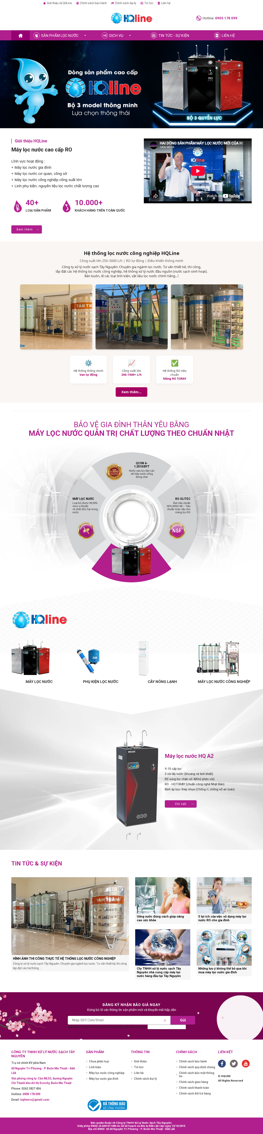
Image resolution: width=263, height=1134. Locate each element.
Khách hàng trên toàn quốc (100, 210)
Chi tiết (180, 804)
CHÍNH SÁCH (186, 1052)
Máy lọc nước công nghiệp (106, 1073)
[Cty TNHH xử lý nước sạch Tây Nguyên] (20, 35)
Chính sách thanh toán (194, 1087)
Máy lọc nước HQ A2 (189, 756)
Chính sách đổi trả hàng (195, 1093)
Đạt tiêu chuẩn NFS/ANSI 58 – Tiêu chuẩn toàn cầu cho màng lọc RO (178, 505)
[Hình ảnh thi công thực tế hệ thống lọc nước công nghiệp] (70, 916)
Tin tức (148, 3)
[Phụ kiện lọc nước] (100, 658)
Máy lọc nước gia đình (103, 1078)
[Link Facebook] (222, 1064)
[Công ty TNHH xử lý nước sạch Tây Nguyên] (132, 18)
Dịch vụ (116, 35)
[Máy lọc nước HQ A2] (138, 779)
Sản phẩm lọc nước (59, 35)
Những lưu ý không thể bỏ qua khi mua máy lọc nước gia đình (222, 970)
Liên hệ (165, 3)
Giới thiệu (140, 1061)
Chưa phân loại (99, 1061)
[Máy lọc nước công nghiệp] (224, 658)
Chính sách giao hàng (193, 1082)
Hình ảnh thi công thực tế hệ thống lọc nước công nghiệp (64, 959)
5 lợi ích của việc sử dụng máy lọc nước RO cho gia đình (222, 918)
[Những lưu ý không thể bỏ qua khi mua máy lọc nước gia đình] (224, 947)
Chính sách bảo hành (93, 3)
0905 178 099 (226, 18)
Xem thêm (24, 229)
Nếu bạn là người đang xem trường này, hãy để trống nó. (108, 1027)
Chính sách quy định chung (197, 1067)
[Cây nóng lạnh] (162, 658)
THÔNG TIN (140, 1052)
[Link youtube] (246, 1064)
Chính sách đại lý (125, 3)
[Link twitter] (234, 1064)
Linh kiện (95, 1067)
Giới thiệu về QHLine (59, 3)
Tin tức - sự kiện (173, 35)
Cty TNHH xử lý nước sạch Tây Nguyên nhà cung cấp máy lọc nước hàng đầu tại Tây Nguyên (159, 972)
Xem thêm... (131, 392)
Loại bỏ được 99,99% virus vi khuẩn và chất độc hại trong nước (85, 505)
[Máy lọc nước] (39, 658)
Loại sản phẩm (38, 210)
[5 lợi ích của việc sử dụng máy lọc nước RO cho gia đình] (224, 895)
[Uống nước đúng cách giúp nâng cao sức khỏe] (162, 895)
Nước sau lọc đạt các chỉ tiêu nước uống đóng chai (142, 471)
